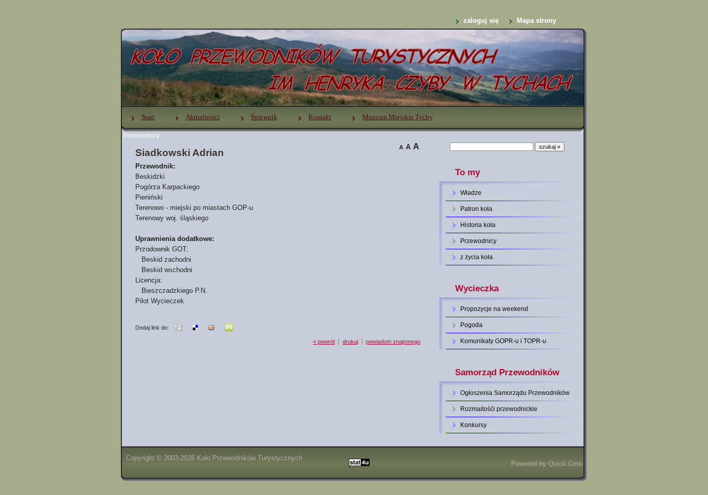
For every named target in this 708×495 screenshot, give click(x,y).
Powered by (546, 464)
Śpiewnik (264, 117)
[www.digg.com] (178, 327)
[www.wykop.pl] (211, 327)
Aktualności (203, 117)
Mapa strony (536, 20)
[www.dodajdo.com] (228, 327)
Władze (471, 192)
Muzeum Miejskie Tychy (397, 117)
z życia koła (476, 257)
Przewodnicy (141, 135)
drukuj (350, 341)
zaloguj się (481, 20)
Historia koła (477, 225)
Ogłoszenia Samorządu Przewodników (515, 393)
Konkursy (473, 425)
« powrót (324, 341)
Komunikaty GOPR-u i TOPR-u (503, 341)
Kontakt (319, 117)
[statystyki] (359, 464)
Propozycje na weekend (494, 309)
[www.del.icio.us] (195, 327)
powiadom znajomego (393, 341)
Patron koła (476, 209)
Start (147, 117)
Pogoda (471, 325)
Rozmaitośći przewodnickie (498, 409)
